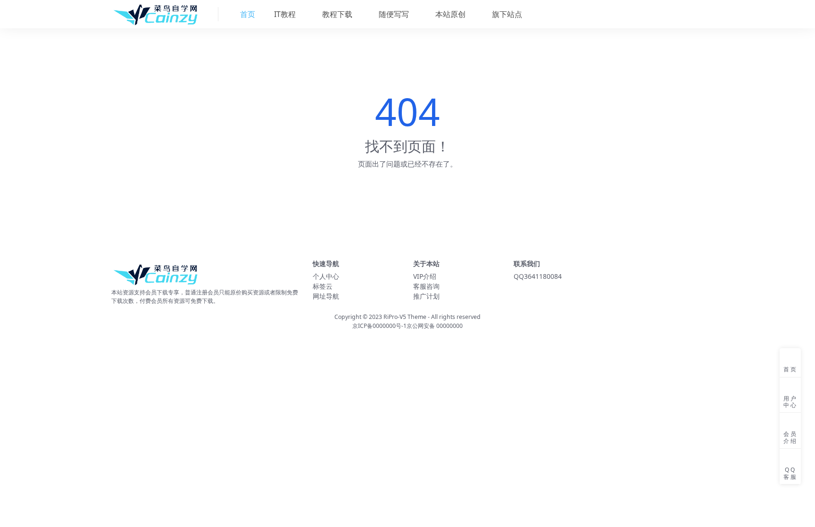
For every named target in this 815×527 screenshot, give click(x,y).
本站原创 (449, 14)
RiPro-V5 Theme (404, 317)
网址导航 (326, 296)
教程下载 (336, 14)
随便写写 (393, 14)
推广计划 (426, 296)
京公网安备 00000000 (435, 326)
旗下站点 (506, 14)
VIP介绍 (424, 276)
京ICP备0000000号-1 (379, 326)
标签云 (323, 286)
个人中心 (326, 276)
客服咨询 (426, 286)
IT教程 (284, 14)
